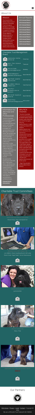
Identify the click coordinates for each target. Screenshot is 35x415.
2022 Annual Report (25, 36)
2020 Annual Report (25, 32)
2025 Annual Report (25, 44)
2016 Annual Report (25, 22)
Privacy (12, 408)
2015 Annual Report (25, 20)
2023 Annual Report (25, 39)
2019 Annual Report (25, 29)
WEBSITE (17, 371)
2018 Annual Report (25, 27)
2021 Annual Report (25, 34)
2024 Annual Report (25, 41)
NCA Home (5, 408)
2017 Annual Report (25, 25)
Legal (17, 408)
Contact (22, 408)
